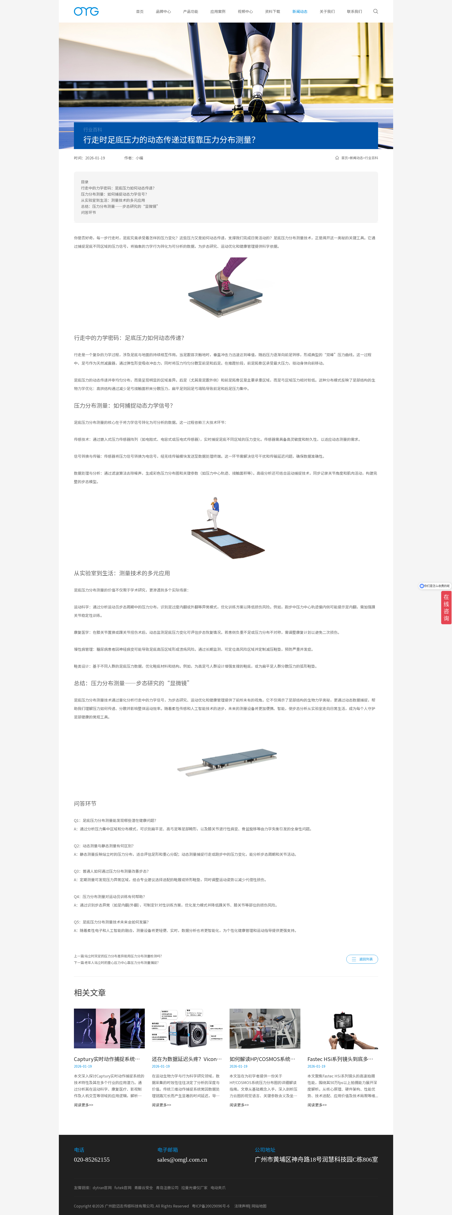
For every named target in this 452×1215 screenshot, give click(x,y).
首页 (140, 11)
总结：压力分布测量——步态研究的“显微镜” (120, 206)
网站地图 (258, 1206)
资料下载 (272, 11)
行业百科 (371, 157)
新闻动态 (299, 11)
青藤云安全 (143, 1187)
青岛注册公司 (167, 1187)
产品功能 (190, 11)
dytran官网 (102, 1187)
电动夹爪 (218, 1187)
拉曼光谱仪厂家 (194, 1187)
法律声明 (241, 1206)
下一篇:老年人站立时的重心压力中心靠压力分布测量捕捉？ (117, 962)
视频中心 (245, 11)
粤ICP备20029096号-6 (211, 1206)
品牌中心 (163, 11)
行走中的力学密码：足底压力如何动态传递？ (118, 188)
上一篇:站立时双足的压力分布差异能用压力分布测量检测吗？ (119, 956)
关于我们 (327, 11)
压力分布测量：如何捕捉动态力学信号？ (115, 194)
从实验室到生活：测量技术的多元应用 (113, 200)
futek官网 (122, 1187)
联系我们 (354, 11)
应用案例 (218, 11)
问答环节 (88, 212)
